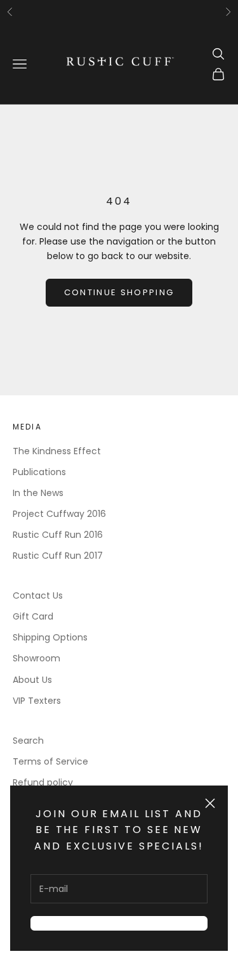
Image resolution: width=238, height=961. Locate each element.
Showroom (36, 658)
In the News (38, 493)
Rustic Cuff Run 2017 (58, 555)
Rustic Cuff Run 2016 (58, 534)
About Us (32, 679)
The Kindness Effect (57, 451)
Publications (39, 472)
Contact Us (38, 595)
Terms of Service (50, 761)
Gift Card (33, 616)
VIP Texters (37, 700)
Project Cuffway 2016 (59, 513)
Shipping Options (50, 637)
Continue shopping (119, 292)
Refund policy (43, 782)
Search (28, 740)
